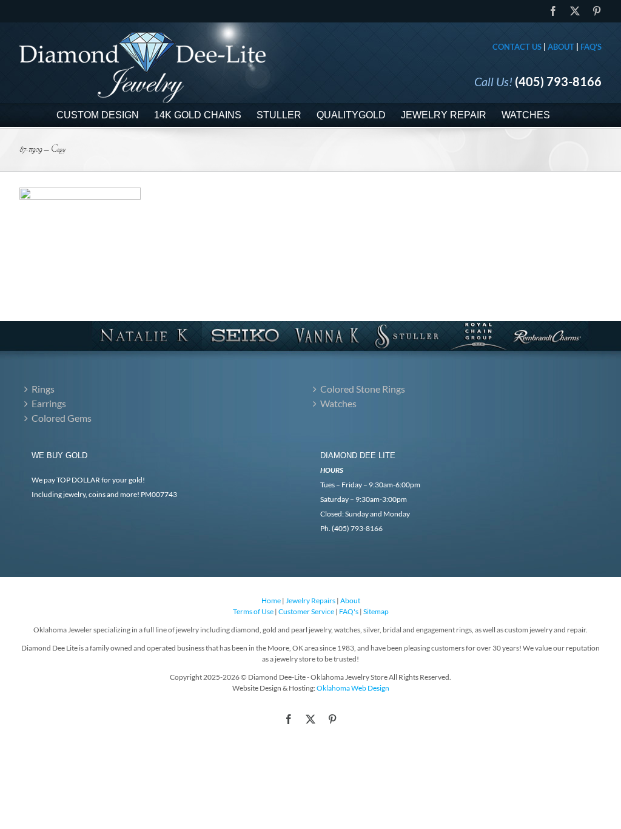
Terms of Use (253, 611)
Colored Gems (62, 418)
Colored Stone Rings (362, 388)
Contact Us (517, 47)
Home (271, 600)
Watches (338, 403)
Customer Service (306, 611)
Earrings (49, 403)
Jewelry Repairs (310, 600)
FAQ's (591, 47)
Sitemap (376, 611)
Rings (43, 388)
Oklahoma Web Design (353, 687)
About (561, 47)
